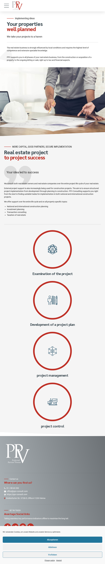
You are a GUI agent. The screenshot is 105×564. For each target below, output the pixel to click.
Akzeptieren (52, 540)
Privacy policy (50, 560)
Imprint (59, 560)
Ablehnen (52, 547)
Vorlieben (52, 555)
